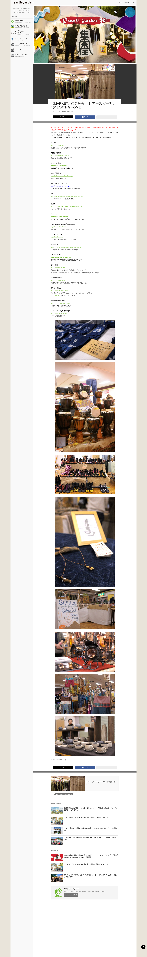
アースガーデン (24, 2)
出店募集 (74, 953)
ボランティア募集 (120, 953)
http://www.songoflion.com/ (59, 290)
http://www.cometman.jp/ (59, 165)
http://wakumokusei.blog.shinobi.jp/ (62, 176)
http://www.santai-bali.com (59, 313)
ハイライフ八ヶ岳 (22, 26)
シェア (86, 117)
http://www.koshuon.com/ (59, 216)
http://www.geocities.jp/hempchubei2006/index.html (67, 206)
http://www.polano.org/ (58, 267)
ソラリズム (22, 32)
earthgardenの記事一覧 (71, 894)
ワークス (20, 50)
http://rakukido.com (57, 237)
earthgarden (68, 111)
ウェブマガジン (124, 2)
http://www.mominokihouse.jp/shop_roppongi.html (66, 247)
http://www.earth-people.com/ (60, 155)
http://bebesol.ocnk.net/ (58, 227)
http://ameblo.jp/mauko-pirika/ (61, 257)
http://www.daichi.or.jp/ (58, 280)
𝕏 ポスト (63, 117)
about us (27, 953)
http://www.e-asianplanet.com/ (60, 303)
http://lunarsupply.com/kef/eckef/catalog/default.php (67, 196)
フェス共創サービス (22, 44)
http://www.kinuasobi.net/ (59, 145)
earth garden (23, 21)
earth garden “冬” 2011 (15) (64, 794)
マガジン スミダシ (21, 55)
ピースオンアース (21, 39)
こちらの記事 (55, 295)
